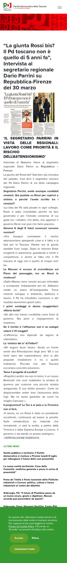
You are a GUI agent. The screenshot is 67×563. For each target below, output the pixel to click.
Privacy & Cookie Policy (21, 526)
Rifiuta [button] (35, 538)
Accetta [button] (19, 538)
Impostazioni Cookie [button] (25, 549)
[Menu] (59, 7)
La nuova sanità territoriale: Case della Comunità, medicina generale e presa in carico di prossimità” (30, 469)
